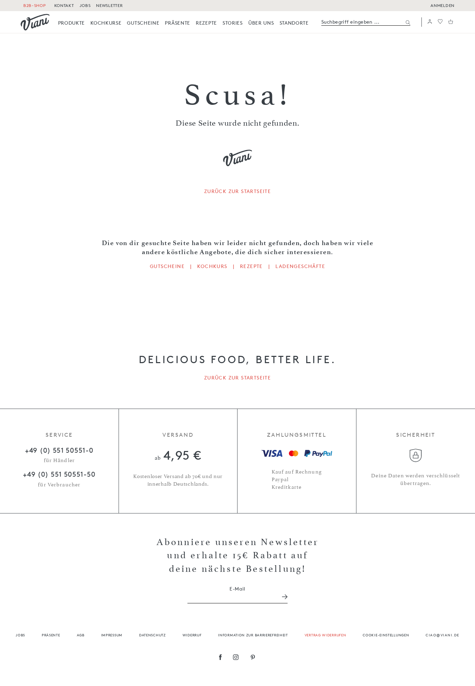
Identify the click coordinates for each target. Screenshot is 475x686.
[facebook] (220, 658)
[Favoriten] (440, 22)
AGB (80, 635)
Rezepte (251, 266)
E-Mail (237, 589)
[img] (35, 22)
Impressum (111, 635)
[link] (71, 23)
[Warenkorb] (450, 22)
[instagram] (236, 658)
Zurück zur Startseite (237, 191)
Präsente (51, 635)
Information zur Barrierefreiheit (253, 635)
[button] (430, 22)
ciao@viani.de (442, 635)
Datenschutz (152, 635)
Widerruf (192, 635)
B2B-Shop (34, 5)
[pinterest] (253, 658)
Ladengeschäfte (300, 266)
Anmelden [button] (442, 5)
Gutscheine (167, 266)
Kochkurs (212, 266)
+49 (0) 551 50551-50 (59, 474)
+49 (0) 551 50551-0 (59, 450)
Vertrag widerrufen (325, 635)
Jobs (20, 635)
